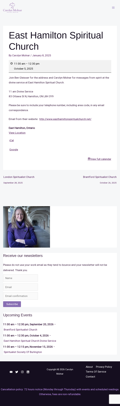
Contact (90, 376)
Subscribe (12, 304)
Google (13, 149)
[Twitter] (16, 372)
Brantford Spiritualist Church (100, 177)
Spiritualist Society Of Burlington (23, 352)
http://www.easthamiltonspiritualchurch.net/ (65, 119)
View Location (17, 132)
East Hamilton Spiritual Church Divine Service (30, 340)
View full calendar (100, 159)
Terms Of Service (96, 371)
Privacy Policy (104, 366)
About (89, 366)
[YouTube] (11, 372)
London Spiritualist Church (18, 177)
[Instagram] (22, 372)
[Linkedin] (28, 372)
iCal (11, 140)
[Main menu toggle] (113, 7)
